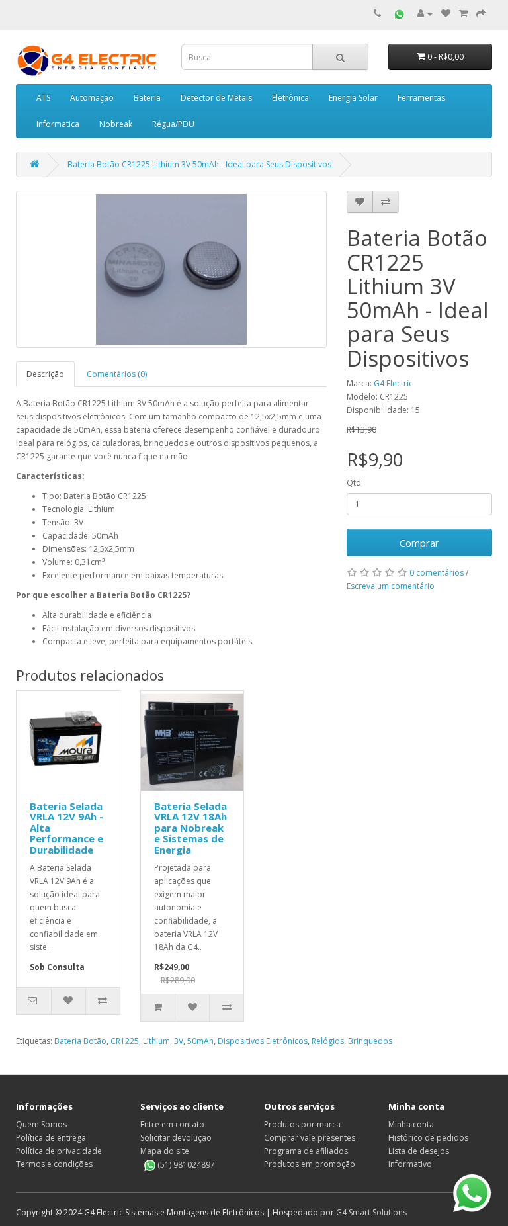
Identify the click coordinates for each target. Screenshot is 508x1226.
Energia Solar (353, 97)
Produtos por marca (302, 1124)
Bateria (147, 97)
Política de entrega (51, 1137)
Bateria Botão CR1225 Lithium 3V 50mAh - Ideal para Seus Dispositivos (199, 164)
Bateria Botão (80, 1041)
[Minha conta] (425, 13)
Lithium (156, 1041)
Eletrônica (290, 97)
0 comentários (436, 572)
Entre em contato (172, 1124)
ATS (43, 97)
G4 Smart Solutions (371, 1212)
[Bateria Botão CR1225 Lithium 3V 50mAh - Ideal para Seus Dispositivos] (171, 269)
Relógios (328, 1041)
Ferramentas (421, 97)
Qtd (354, 482)
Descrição (45, 374)
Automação (92, 97)
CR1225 (124, 1041)
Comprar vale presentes (309, 1137)
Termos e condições (54, 1164)
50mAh (200, 1041)
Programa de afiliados (306, 1151)
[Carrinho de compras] (463, 13)
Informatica (57, 124)
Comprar (419, 542)
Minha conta (411, 1124)
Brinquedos (370, 1041)
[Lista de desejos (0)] (445, 13)
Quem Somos (41, 1124)
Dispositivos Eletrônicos (263, 1041)
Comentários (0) (117, 374)
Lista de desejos (418, 1151)
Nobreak (115, 124)
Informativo (410, 1164)
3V (178, 1041)
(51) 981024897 (185, 1164)
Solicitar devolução (176, 1137)
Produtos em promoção (309, 1164)
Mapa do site (164, 1151)
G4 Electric (393, 383)
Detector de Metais (216, 97)
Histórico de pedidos (428, 1137)
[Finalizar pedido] (481, 13)
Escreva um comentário (391, 585)
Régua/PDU (173, 124)
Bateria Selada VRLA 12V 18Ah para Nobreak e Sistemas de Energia (190, 827)
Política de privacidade (59, 1151)
